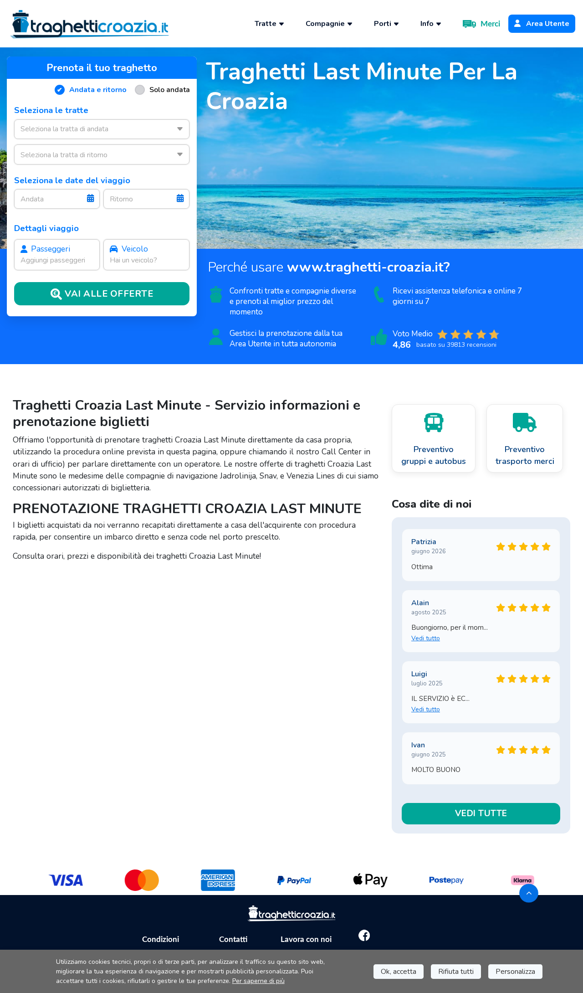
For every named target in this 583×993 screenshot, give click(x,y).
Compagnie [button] (326, 24)
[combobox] (101, 129)
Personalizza (515, 972)
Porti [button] (383, 24)
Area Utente (546, 24)
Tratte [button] (266, 24)
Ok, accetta (398, 972)
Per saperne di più (258, 981)
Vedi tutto (425, 638)
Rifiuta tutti (456, 972)
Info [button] (427, 24)
